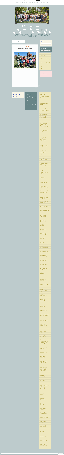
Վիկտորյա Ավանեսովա (43, 296)
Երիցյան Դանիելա (42, 408)
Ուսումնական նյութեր (43, 265)
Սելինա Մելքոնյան (42, 285)
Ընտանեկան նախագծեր (43, 417)
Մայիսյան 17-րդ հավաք (43, 198)
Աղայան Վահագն (42, 324)
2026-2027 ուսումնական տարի (44, 111)
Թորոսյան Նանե (42, 422)
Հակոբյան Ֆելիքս (42, 141)
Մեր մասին (41, 224)
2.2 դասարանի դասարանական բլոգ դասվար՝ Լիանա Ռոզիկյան (32, 29)
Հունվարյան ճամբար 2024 (43, 187)
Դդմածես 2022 (42, 395)
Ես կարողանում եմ (42, 404)
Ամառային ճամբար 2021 (43, 325)
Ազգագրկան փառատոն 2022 (44, 315)
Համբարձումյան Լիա (43, 146)
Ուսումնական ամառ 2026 (43, 247)
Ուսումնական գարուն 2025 (43, 256)
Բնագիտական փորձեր (43, 363)
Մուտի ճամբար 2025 (43, 234)
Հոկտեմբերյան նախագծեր (44, 174)
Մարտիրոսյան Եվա (43, 220)
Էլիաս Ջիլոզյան (42, 412)
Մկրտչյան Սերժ (42, 230)
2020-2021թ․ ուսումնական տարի (44, 96)
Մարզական (41, 211)
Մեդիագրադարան (42, 221)
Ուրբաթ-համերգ (42, 269)
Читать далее (20, 84)
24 (27, 104)
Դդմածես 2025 (42, 398)
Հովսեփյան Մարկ (42, 177)
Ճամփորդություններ (43, 192)
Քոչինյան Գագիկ (42, 307)
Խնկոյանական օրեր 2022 (43, 436)
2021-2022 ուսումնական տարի (44, 98)
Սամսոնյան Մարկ (42, 279)
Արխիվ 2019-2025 (18, 2)
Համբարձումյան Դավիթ (43, 145)
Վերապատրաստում (24, 2)
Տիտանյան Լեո (42, 305)
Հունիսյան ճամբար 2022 (43, 181)
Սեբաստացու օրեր (42, 283)
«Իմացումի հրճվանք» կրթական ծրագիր (33, 2)
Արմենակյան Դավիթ (43, 353)
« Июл (41, 68)
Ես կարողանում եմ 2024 (43, 405)
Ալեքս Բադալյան (42, 321)
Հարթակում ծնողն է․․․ (43, 159)
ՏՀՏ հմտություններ (42, 299)
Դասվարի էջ (41, 394)
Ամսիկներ (41, 332)
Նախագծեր (41, 238)
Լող (40, 432)
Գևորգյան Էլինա (42, 380)
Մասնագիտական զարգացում (44, 210)
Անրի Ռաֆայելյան (42, 336)
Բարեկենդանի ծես (42, 357)
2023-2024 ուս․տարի (43, 104)
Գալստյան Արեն (42, 375)
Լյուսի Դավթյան (42, 431)
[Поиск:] (46, 43)
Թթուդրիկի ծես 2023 (43, 421)
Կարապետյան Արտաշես (43, 441)
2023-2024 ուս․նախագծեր (43, 103)
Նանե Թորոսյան (42, 239)
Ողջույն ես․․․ (41, 242)
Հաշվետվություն (42, 152)
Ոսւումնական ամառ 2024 (43, 243)
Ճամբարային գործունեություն (44, 190)
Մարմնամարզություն (43, 217)
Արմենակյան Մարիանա (43, 352)
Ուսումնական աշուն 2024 (43, 251)
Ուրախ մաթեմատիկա (43, 268)
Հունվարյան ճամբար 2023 (43, 186)
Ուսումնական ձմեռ (42, 260)
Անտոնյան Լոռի (42, 335)
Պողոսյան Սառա (42, 273)
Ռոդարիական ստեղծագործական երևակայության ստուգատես (44, 275)
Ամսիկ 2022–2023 (42, 331)
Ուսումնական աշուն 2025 (43, 252)
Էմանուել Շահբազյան (43, 413)
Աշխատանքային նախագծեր (44, 343)
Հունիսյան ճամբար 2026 (43, 182)
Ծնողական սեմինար (43, 440)
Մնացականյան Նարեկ (43, 233)
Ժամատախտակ (42, 426)
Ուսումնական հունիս (43, 259)
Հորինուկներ (42, 178)
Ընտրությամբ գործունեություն (44, 418)
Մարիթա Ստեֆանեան (43, 214)
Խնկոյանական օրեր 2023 (43, 437)
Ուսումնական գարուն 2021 (43, 255)
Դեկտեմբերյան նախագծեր (44, 399)
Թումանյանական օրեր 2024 (44, 425)
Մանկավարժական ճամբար (44, 206)
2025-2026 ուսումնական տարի (44, 2)
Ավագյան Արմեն (42, 348)
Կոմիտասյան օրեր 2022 (43, 445)
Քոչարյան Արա (42, 306)
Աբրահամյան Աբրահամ (43, 310)
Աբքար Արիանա (42, 311)
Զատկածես (41, 409)
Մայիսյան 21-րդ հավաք (43, 202)
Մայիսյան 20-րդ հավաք (43, 201)
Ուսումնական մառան (43, 264)
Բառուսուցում (42, 356)
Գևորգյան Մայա (42, 379)
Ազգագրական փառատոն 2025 (44, 314)
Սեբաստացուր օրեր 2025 (43, 284)
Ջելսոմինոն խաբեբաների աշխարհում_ (25, 80)
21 (46, 63)
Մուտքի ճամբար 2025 (43, 237)
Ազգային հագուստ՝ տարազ (44, 320)
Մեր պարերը (42, 225)
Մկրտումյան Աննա (42, 229)
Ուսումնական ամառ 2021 (25, 46)
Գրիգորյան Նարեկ (42, 376)
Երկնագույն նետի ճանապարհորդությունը (25, 78)
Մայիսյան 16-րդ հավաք (43, 197)
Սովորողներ (41, 289)
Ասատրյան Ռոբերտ (43, 347)
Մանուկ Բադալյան (42, 207)
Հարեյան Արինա (42, 158)
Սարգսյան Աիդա (42, 280)
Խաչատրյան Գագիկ (43, 435)
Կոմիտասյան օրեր (42, 444)
